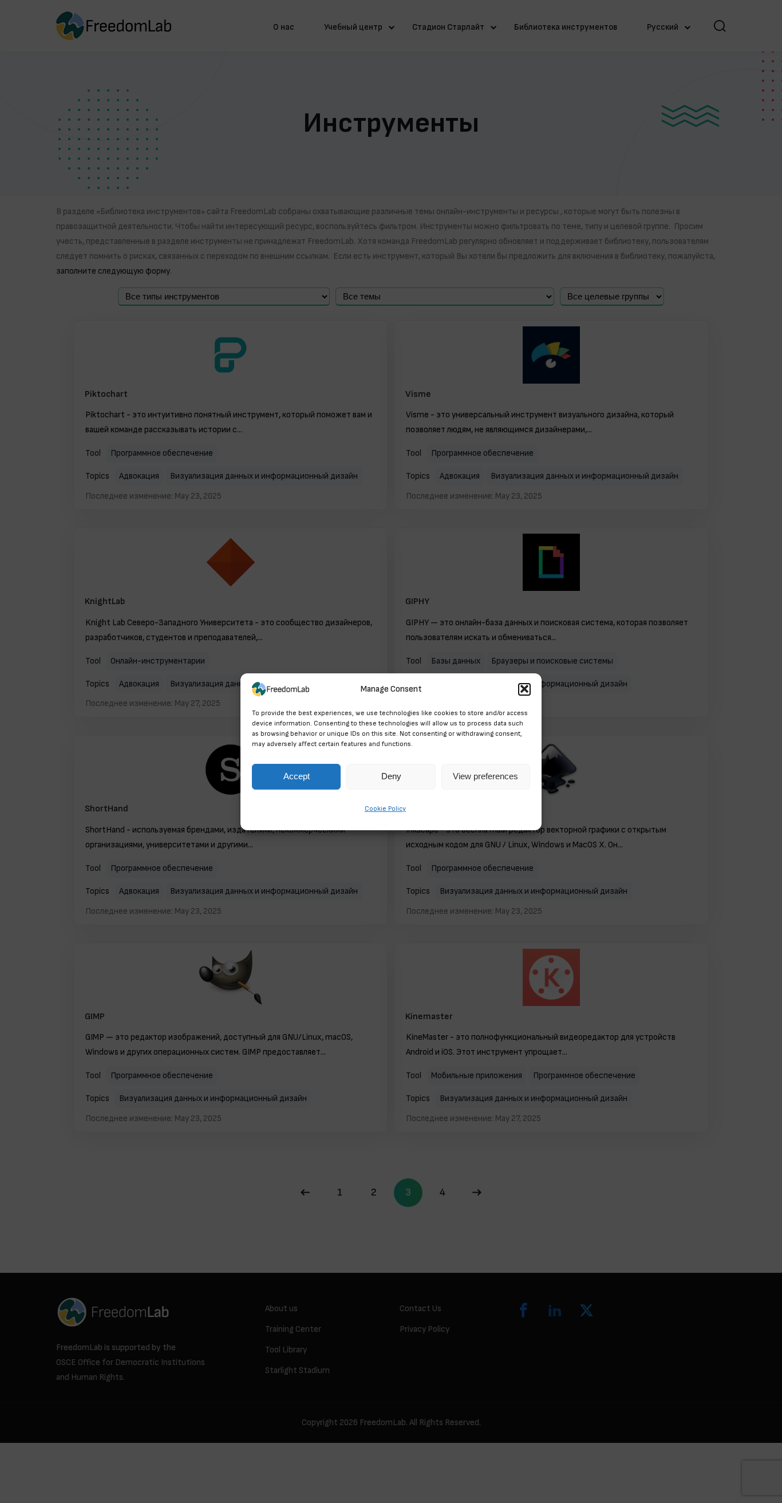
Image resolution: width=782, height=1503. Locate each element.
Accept (296, 776)
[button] (524, 689)
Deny (391, 776)
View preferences (485, 776)
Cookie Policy (385, 808)
